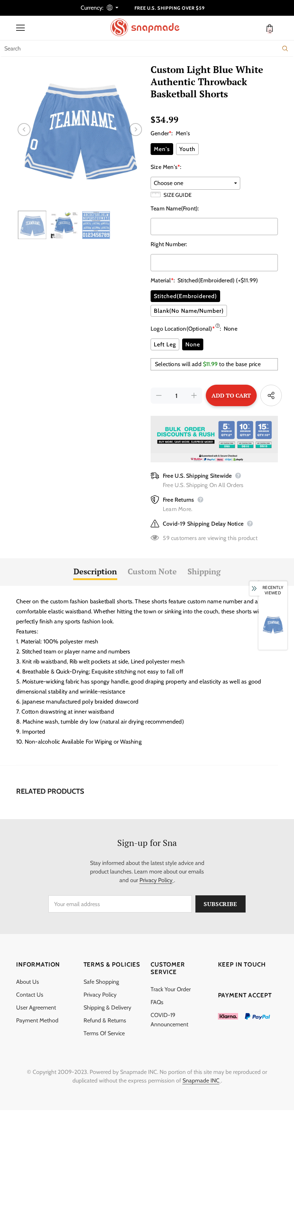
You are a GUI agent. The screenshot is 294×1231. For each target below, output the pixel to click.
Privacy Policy (155, 880)
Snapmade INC (200, 1080)
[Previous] (24, 129)
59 (166, 538)
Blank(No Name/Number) (189, 310)
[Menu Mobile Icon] (20, 28)
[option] (79, 129)
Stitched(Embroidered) (185, 296)
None (192, 344)
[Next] (135, 129)
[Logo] (148, 27)
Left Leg (165, 344)
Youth (187, 149)
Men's (162, 149)
